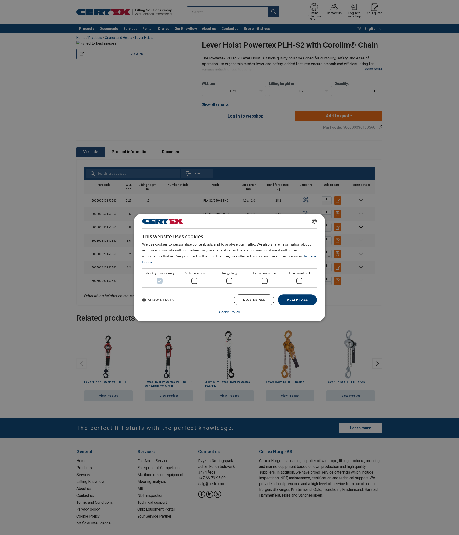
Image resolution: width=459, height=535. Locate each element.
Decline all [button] (254, 299)
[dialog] (229, 267)
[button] (158, 299)
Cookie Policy (229, 312)
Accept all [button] (297, 299)
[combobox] (314, 221)
